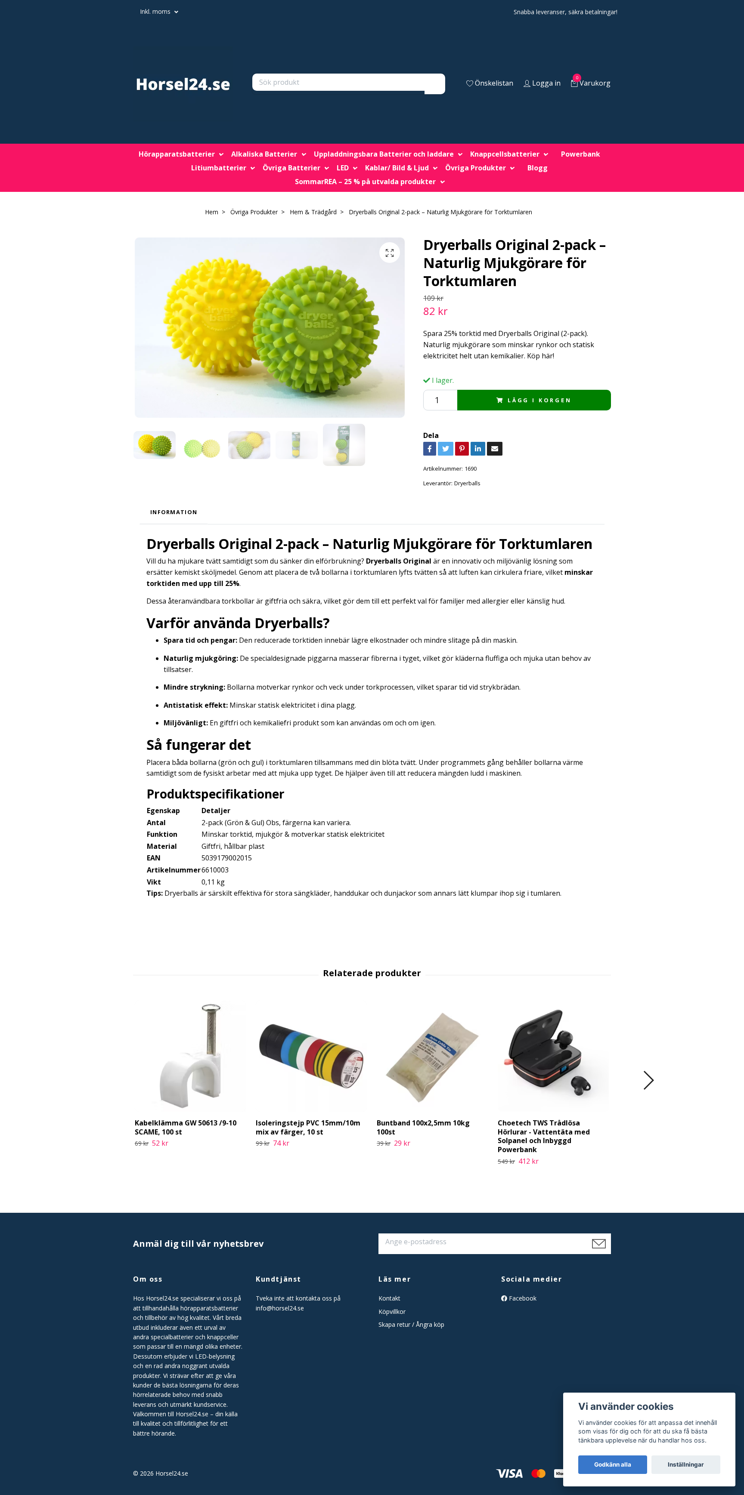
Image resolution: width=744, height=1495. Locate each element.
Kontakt (389, 1298)
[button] (648, 1080)
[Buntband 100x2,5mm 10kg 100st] (432, 1056)
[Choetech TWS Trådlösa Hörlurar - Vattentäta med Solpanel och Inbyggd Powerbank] (553, 1056)
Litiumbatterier (218, 168)
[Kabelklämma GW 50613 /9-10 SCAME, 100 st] (190, 1056)
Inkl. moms (156, 11)
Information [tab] (173, 512)
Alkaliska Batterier (264, 154)
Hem (211, 212)
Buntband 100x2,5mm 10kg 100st (423, 1127)
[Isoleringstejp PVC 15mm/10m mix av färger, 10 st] (311, 1056)
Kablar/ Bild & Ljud (397, 168)
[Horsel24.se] (182, 84)
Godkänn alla (612, 1464)
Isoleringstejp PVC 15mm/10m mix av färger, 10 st (308, 1127)
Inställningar (686, 1464)
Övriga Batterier (291, 168)
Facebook (521, 1298)
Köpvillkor (392, 1311)
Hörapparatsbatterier (177, 154)
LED (343, 168)
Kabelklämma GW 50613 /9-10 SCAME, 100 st (185, 1127)
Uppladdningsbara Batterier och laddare (384, 154)
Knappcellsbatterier (504, 154)
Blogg (537, 168)
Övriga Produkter (475, 168)
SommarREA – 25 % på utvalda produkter (365, 181)
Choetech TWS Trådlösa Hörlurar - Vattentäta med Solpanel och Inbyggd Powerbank (544, 1136)
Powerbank (580, 154)
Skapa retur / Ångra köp (411, 1324)
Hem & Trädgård (313, 212)
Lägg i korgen (540, 400)
